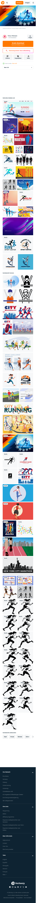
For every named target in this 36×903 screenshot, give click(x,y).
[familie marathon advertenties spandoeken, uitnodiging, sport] (9, 777)
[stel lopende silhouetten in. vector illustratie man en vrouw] (9, 233)
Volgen (30, 37)
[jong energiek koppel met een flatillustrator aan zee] (10, 298)
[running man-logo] (10, 274)
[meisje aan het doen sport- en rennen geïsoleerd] (18, 672)
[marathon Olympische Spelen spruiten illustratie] (10, 398)
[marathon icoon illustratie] (9, 382)
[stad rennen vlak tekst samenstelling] (18, 556)
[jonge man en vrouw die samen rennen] (11, 529)
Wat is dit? (14, 63)
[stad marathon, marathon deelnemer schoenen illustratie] (7, 430)
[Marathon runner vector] (10, 287)
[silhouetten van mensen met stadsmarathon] (10, 140)
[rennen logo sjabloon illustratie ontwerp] (10, 608)
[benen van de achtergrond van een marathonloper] (10, 258)
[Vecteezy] (2, 2)
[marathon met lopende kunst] (11, 244)
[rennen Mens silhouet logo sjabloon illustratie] (8, 183)
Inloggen (27, 2)
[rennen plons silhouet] (9, 208)
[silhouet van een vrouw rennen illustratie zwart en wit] (10, 826)
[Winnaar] (12, 195)
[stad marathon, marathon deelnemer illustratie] (18, 414)
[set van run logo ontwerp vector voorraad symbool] (12, 173)
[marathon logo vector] (18, 349)
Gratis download (18, 44)
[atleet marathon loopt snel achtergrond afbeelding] (10, 125)
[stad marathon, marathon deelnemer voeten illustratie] (10, 655)
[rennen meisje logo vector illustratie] (10, 513)
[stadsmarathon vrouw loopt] (18, 591)
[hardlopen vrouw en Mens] (9, 799)
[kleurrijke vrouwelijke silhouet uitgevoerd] (23, 138)
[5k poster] (11, 221)
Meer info (6, 66)
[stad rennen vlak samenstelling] (18, 572)
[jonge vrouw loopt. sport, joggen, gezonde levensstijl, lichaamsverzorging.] (18, 108)
